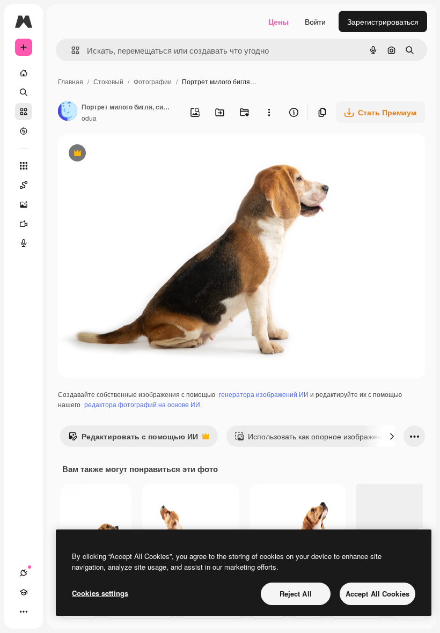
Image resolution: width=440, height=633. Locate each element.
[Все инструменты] (23, 165)
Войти (315, 21)
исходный (130, 154)
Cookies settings (100, 593)
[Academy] (23, 592)
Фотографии (153, 81)
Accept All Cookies (377, 593)
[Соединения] (23, 573)
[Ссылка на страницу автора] (67, 112)
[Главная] (23, 73)
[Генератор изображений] (23, 204)
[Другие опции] (269, 112)
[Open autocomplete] (71, 50)
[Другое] (23, 611)
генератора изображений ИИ (264, 394)
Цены (278, 21)
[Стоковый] (23, 111)
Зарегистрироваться (383, 21)
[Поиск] (23, 92)
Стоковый (108, 81)
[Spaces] (23, 185)
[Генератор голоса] (23, 243)
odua (89, 117)
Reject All (296, 593)
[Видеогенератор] (23, 223)
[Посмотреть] (23, 130)
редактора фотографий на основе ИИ (142, 404)
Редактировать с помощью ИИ (133, 439)
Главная (70, 81)
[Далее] (391, 436)
